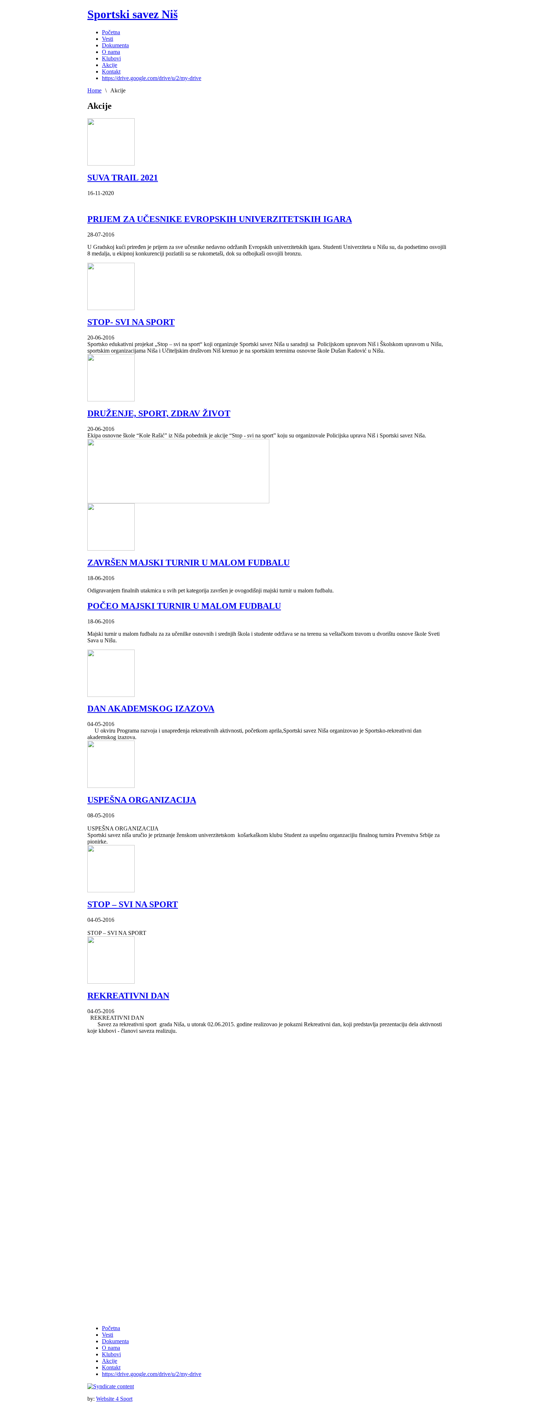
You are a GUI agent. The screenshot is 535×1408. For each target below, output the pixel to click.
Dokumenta (115, 1341)
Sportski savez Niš (132, 14)
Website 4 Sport (114, 1399)
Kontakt (111, 1367)
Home (94, 90)
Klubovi (111, 1354)
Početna (111, 1328)
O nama (111, 1348)
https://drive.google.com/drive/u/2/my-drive (151, 1374)
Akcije (109, 1361)
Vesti (107, 1335)
